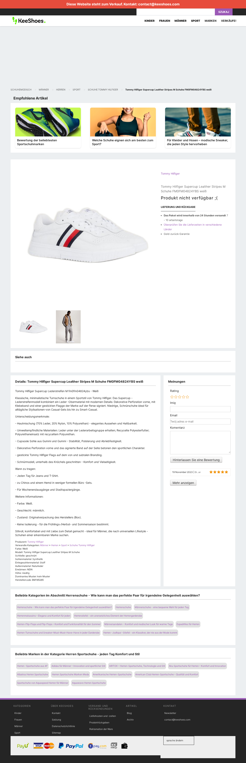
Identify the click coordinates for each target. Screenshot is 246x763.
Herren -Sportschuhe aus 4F (32, 665)
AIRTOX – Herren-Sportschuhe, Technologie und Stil (137, 665)
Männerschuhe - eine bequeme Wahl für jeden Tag (162, 607)
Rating (174, 391)
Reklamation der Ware (101, 729)
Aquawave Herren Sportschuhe (89, 682)
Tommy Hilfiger (170, 173)
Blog (129, 713)
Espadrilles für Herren (188, 624)
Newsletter (170, 713)
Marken (210, 20)
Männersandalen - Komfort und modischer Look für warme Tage (138, 624)
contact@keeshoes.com (159, 4)
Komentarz (177, 427)
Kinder (17, 713)
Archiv (130, 719)
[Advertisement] (123, 57)
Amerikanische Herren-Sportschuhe (112, 674)
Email (173, 415)
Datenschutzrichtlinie (63, 726)
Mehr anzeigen (183, 483)
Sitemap (56, 732)
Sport (17, 732)
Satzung (56, 719)
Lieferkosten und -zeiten (102, 715)
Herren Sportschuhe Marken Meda (70, 674)
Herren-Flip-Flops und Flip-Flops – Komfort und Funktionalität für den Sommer (59, 624)
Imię (173, 403)
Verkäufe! (228, 20)
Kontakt (56, 713)
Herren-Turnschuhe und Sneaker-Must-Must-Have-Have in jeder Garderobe (58, 632)
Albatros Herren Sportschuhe (32, 674)
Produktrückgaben (99, 722)
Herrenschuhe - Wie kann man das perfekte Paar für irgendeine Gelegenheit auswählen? (64, 607)
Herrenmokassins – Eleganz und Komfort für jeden (43, 615)
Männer (18, 726)
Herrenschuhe (123, 607)
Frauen (18, 719)
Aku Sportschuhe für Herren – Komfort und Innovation (197, 665)
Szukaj (223, 11)
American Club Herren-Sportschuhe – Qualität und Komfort (166, 674)
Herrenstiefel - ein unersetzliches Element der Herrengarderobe (108, 615)
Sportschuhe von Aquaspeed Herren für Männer (42, 682)
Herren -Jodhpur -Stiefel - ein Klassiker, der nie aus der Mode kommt (140, 632)
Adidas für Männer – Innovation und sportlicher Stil (78, 665)
